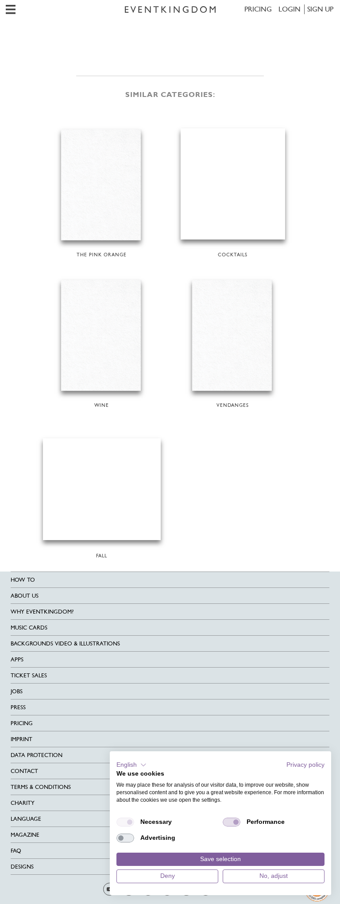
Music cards (29, 627)
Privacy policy (305, 764)
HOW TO (23, 579)
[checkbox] (125, 822)
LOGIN (289, 9)
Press (18, 707)
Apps (17, 659)
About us (25, 595)
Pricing (258, 9)
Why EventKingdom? (42, 611)
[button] (131, 765)
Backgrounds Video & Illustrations (65, 643)
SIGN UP (320, 9)
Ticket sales (29, 675)
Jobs (17, 691)
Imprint (21, 739)
